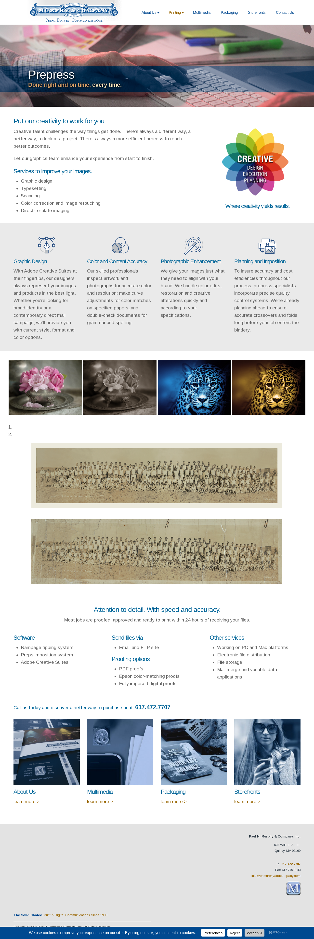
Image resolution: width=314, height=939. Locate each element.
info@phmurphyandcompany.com (276, 876)
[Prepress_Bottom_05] (120, 387)
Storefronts (257, 12)
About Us (149, 12)
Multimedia (201, 12)
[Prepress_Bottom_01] (45, 387)
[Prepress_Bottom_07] (268, 387)
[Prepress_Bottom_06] (194, 387)
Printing (175, 12)
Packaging (229, 12)
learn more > (26, 801)
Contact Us (285, 12)
